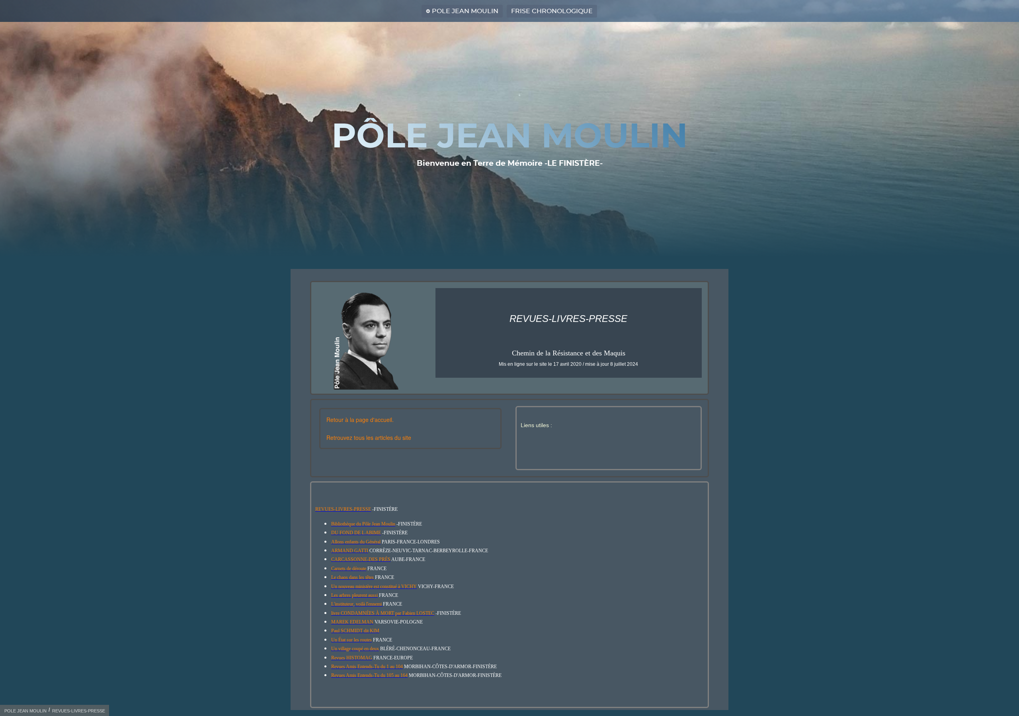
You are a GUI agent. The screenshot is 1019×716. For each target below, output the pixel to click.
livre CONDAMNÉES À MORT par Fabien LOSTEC (382, 613)
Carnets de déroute (348, 568)
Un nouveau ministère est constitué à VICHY (374, 586)
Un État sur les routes (351, 640)
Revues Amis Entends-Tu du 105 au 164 (369, 675)
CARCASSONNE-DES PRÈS (360, 559)
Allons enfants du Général (356, 542)
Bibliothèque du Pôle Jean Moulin (363, 524)
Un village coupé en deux (355, 648)
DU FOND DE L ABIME (356, 533)
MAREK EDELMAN (352, 622)
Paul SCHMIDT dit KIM (355, 631)
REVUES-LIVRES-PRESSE (343, 509)
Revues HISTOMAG (351, 658)
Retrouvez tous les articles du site (368, 437)
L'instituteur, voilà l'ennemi (357, 604)
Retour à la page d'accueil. (360, 420)
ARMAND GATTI (349, 550)
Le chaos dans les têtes (352, 577)
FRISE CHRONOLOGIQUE (552, 11)
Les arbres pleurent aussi (354, 595)
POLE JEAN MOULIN (465, 11)
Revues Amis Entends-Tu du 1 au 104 (367, 666)
